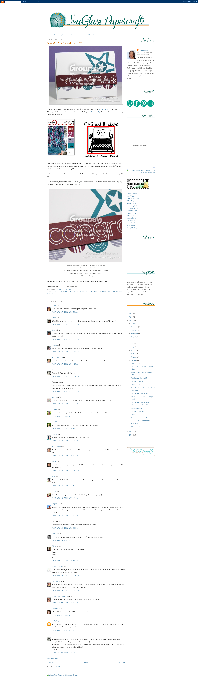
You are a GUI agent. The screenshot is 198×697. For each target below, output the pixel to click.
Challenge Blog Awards (59, 35)
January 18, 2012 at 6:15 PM (65, 560)
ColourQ (93, 291)
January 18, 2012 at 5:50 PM (65, 540)
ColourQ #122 (135, 363)
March (133, 354)
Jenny (54, 636)
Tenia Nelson (130, 225)
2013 (131, 317)
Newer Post (50, 662)
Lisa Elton (55, 422)
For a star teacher (136, 408)
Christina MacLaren (133, 198)
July (132, 340)
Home (46, 35)
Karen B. (55, 434)
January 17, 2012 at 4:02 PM (65, 404)
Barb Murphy (130, 196)
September (134, 333)
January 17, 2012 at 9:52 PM (65, 456)
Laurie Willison (131, 210)
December (134, 323)
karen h (54, 397)
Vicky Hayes (56, 621)
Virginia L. (55, 504)
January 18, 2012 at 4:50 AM (65, 486)
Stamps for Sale (76, 35)
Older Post (121, 662)
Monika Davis (131, 218)
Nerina (54, 461)
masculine (111, 291)
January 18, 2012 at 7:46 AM (65, 498)
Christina (144, 50)
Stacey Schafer (131, 223)
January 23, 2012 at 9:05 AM (65, 653)
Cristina (54, 317)
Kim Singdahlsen (132, 208)
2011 (131, 431)
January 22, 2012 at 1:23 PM (65, 630)
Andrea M (55, 608)
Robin (54, 476)
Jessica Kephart (131, 206)
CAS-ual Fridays (95, 112)
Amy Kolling (56, 581)
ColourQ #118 (135, 427)
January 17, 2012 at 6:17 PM (65, 428)
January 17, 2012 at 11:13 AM (65, 364)
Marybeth (55, 370)
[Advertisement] (99, 690)
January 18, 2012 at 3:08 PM (65, 528)
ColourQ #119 (135, 414)
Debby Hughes (131, 201)
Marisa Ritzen (131, 213)
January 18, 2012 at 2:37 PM (65, 515)
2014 (131, 314)
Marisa (54, 345)
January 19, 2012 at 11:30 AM (65, 590)
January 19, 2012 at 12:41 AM (65, 575)
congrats (102, 291)
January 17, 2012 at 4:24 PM (65, 416)
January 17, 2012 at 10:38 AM (65, 339)
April (133, 350)
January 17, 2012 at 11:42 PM (65, 471)
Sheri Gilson (130, 220)
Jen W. (54, 491)
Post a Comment (52, 658)
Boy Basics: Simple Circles (64, 291)
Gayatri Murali (131, 203)
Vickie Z (55, 534)
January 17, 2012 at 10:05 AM (65, 324)
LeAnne (54, 409)
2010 (131, 435)
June (132, 343)
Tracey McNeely (57, 357)
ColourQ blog (103, 109)
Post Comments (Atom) (64, 667)
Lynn (53, 330)
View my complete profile (137, 82)
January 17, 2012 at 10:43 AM (65, 352)
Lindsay (54, 305)
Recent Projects (90, 35)
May (132, 347)
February (134, 357)
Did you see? (135, 423)
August (133, 337)
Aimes (54, 546)
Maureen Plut (130, 215)
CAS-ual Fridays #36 (137, 381)
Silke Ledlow (56, 446)
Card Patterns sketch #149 (139, 393)
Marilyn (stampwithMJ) (60, 596)
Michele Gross (57, 566)
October (134, 330)
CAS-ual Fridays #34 (137, 411)
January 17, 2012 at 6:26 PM (65, 441)
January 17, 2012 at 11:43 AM (65, 391)
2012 (131, 320)
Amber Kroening (132, 194)
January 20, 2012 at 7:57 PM (65, 603)
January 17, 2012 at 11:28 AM (65, 376)
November (134, 327)
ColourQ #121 (135, 384)
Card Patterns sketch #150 (139, 378)
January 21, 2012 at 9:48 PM (65, 615)
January (133, 360)
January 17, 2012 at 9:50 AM (65, 312)
